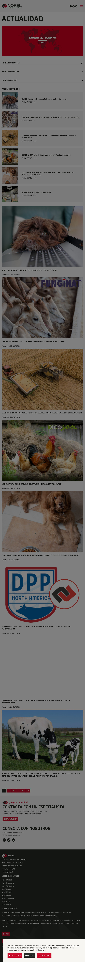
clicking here (40, 950)
